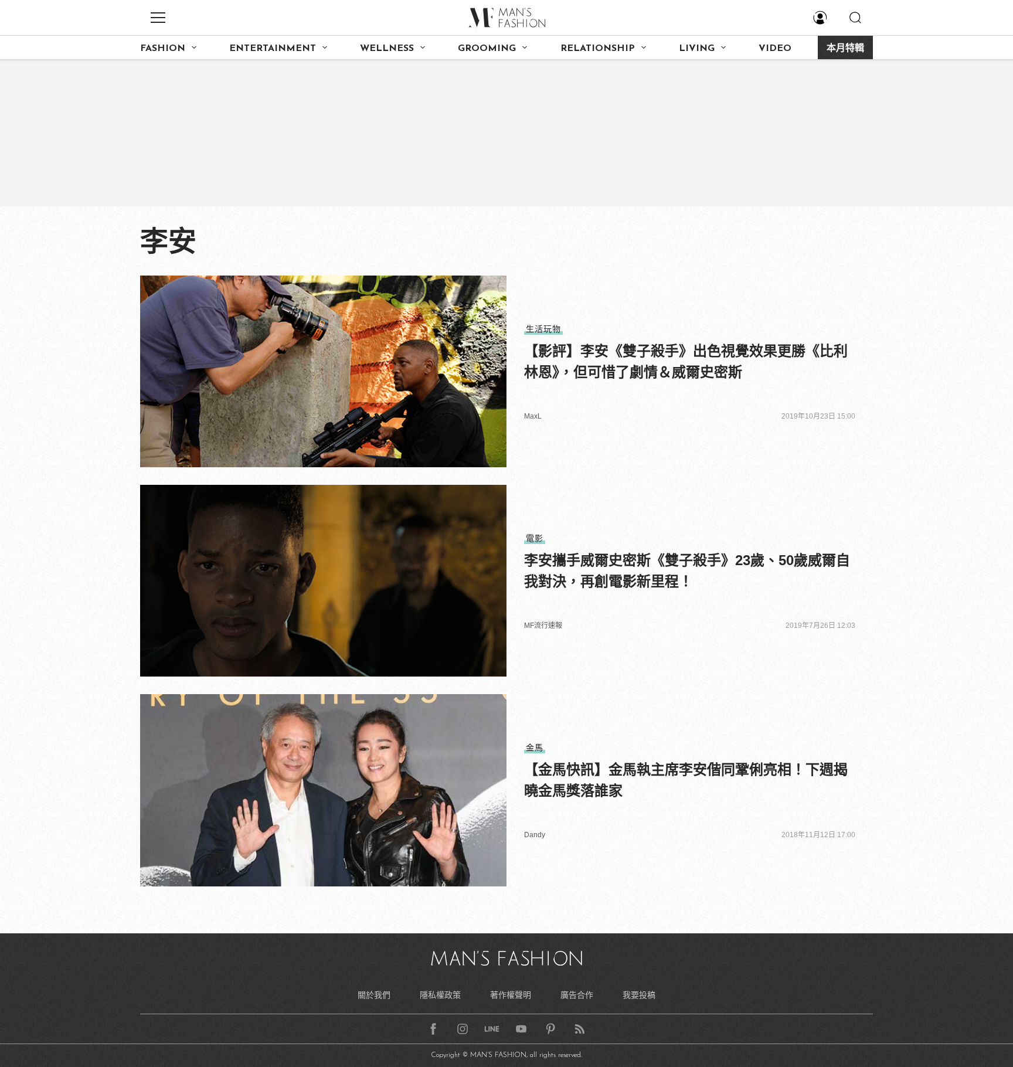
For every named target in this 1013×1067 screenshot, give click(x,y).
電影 (534, 538)
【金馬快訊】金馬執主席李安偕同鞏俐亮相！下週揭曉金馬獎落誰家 (686, 780)
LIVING (697, 48)
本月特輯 (845, 48)
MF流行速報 (543, 625)
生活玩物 (543, 329)
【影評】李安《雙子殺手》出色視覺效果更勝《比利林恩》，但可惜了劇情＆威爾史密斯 (686, 361)
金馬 (534, 747)
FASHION (162, 48)
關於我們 (374, 995)
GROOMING (487, 48)
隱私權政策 (440, 995)
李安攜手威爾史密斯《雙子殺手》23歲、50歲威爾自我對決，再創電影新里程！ (687, 570)
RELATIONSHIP (597, 48)
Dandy (534, 835)
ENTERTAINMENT (272, 48)
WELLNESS (387, 48)
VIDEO (775, 48)
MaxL (533, 416)
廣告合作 (576, 995)
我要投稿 (639, 995)
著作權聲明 (510, 995)
